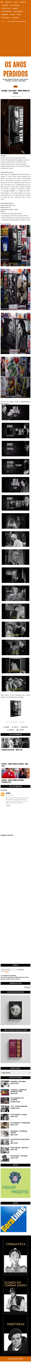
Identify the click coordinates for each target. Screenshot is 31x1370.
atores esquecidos (18, 11)
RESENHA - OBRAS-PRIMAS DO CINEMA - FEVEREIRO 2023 (13, 781)
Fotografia (22, 2)
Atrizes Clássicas (15, 5)
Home (2, 2)
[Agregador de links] (13, 1231)
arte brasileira (6, 17)
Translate (6, 972)
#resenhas (21, 722)
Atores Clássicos (6, 8)
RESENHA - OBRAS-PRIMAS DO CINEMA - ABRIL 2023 (14, 765)
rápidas (19, 14)
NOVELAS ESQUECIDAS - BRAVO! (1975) (19, 1147)
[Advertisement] (15, 39)
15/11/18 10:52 (10, 795)
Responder (8, 805)
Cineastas (12, 14)
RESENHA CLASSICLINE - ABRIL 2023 (11, 750)
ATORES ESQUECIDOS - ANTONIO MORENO (20, 1123)
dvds (15, 86)
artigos (16, 2)
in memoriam (5, 14)
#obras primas (14, 722)
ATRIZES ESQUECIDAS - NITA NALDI (19, 1114)
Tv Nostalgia (5, 5)
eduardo (8, 793)
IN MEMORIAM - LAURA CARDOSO (18, 1081)
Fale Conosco (15, 17)
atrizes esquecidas (7, 11)
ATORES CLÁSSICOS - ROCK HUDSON (19, 1156)
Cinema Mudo (8, 2)
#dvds (7, 722)
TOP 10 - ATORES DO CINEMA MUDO (19, 1106)
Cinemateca (15, 8)
